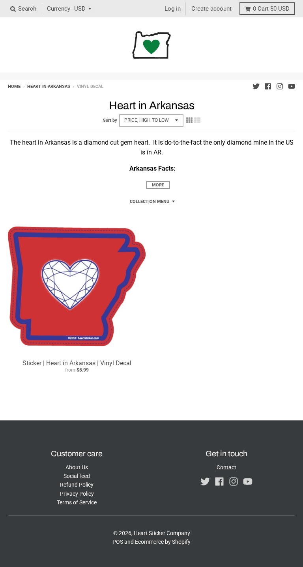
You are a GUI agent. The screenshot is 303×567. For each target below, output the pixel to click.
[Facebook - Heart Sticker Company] (267, 86)
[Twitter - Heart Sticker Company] (256, 86)
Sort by (110, 120)
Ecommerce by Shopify (163, 542)
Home (14, 86)
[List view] (197, 120)
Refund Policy (77, 484)
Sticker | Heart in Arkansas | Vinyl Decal (76, 363)
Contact (226, 467)
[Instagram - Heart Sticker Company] (279, 86)
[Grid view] (189, 120)
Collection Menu (149, 201)
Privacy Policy (77, 494)
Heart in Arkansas (48, 86)
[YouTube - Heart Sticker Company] (291, 86)
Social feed (77, 476)
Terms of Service (77, 502)
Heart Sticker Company (162, 533)
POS (117, 542)
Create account (211, 8)
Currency (58, 8)
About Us (76, 467)
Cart (271, 8)
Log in (173, 8)
